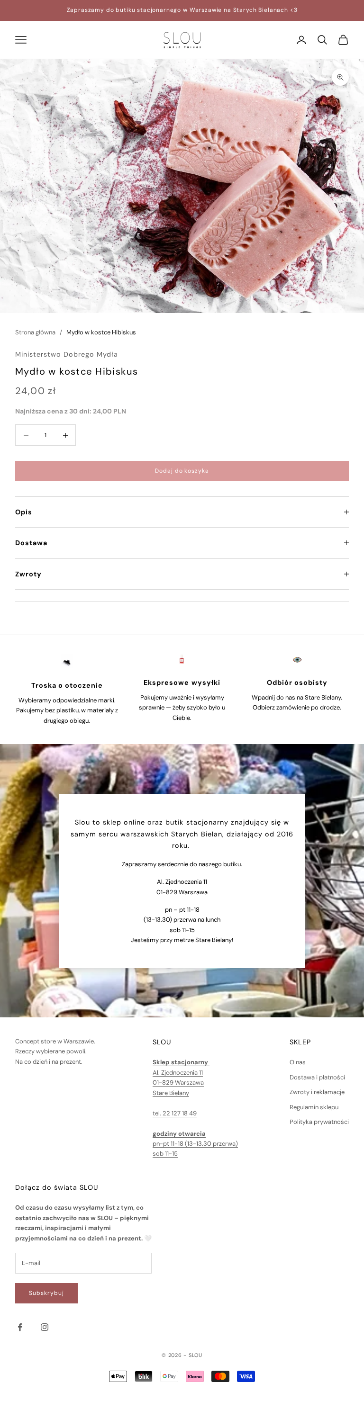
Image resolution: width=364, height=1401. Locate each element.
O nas (298, 1062)
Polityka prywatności (319, 1122)
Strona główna (35, 332)
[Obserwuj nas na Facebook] (20, 1327)
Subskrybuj (46, 1293)
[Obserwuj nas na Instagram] (44, 1327)
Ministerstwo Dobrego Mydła (66, 354)
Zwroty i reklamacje (317, 1092)
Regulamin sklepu (314, 1107)
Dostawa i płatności (317, 1077)
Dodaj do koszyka (182, 471)
